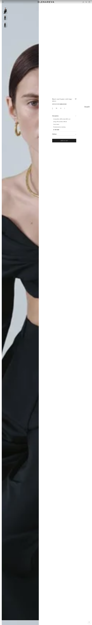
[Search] (86, 2)
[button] (75, 99)
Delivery (54, 134)
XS (56, 108)
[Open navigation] (3, 2)
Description (55, 116)
